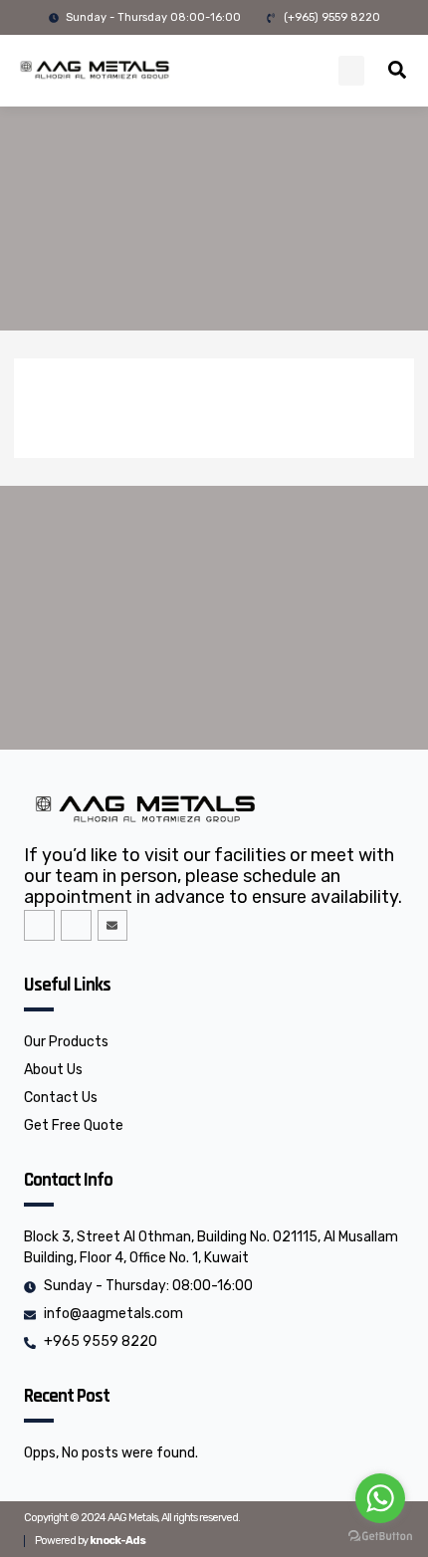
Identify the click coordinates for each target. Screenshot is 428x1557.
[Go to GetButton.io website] (380, 1536)
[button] (351, 71)
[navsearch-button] (397, 73)
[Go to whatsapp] (380, 1498)
